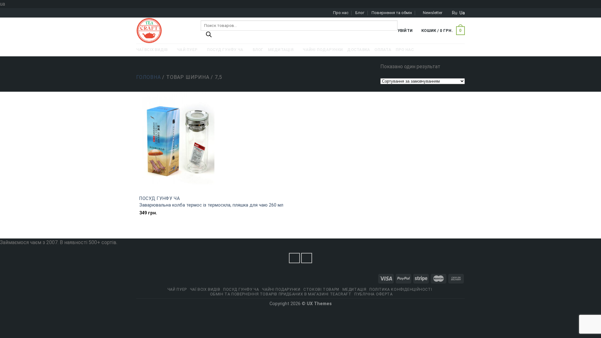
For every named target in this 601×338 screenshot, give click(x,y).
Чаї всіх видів (205, 289)
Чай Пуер (177, 289)
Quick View (218, 188)
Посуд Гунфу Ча (159, 198)
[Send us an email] (306, 258)
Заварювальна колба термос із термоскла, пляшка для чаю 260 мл (211, 205)
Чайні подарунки (281, 289)
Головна (148, 77)
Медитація (354, 289)
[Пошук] (209, 36)
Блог (359, 12)
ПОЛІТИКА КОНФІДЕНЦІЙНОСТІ (400, 289)
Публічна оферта (373, 294)
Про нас (340, 12)
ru (454, 12)
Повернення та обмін (392, 12)
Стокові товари (321, 289)
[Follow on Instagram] (294, 258)
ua (462, 12)
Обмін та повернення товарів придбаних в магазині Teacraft (281, 294)
